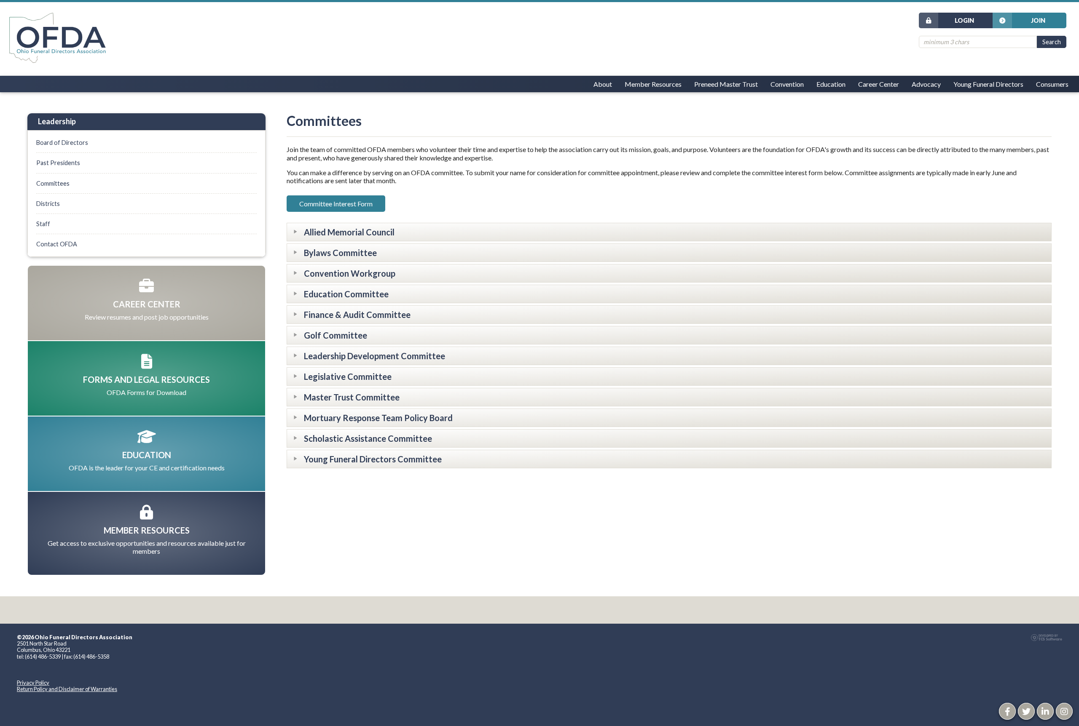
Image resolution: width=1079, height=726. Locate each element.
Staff (43, 223)
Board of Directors (62, 142)
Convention (787, 84)
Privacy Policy (33, 682)
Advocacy (926, 84)
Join (1038, 20)
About (602, 84)
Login (964, 20)
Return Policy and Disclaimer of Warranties (67, 689)
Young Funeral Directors (988, 84)
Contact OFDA (56, 244)
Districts (48, 203)
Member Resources (653, 84)
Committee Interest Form (336, 204)
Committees (53, 183)
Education (830, 84)
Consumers (1052, 84)
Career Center (878, 84)
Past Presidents (58, 162)
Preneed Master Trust (726, 84)
